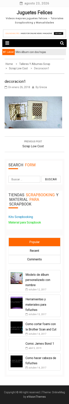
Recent (34, 250)
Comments (34, 259)
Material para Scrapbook (24, 222)
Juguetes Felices (35, 12)
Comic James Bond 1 (39, 343)
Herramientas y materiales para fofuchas (35, 304)
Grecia (43, 87)
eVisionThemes (36, 396)
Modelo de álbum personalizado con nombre (37, 280)
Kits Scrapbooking (20, 217)
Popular (34, 242)
